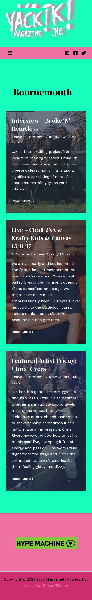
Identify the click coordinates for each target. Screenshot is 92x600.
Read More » (23, 201)
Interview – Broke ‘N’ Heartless (41, 124)
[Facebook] (75, 52)
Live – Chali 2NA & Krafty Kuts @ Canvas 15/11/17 (41, 238)
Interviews (58, 136)
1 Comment (22, 254)
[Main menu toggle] (10, 53)
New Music (59, 377)
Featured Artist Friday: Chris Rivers (44, 364)
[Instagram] (67, 52)
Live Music (46, 254)
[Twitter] (83, 52)
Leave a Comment (28, 136)
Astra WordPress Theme (46, 585)
